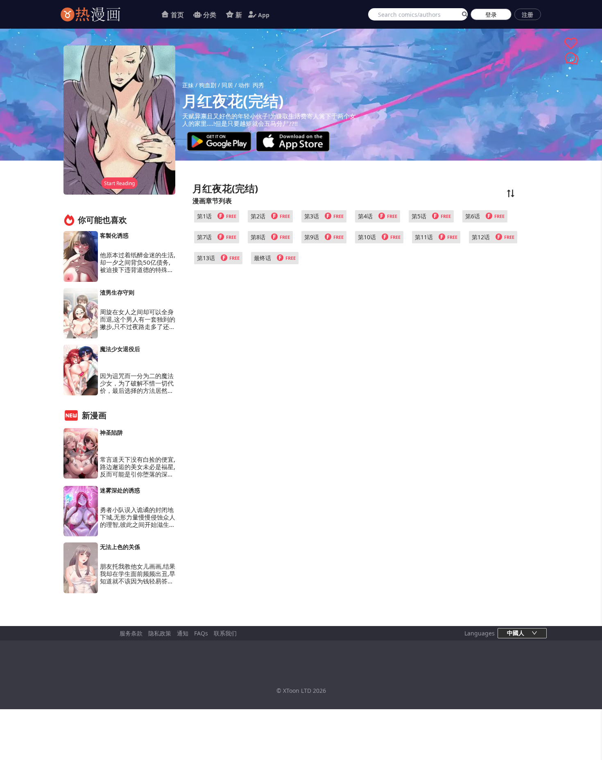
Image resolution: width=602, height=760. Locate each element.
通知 (182, 633)
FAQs (201, 633)
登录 (491, 14)
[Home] (101, 14)
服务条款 (131, 633)
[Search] (463, 14)
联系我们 (225, 633)
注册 (527, 14)
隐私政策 (159, 633)
